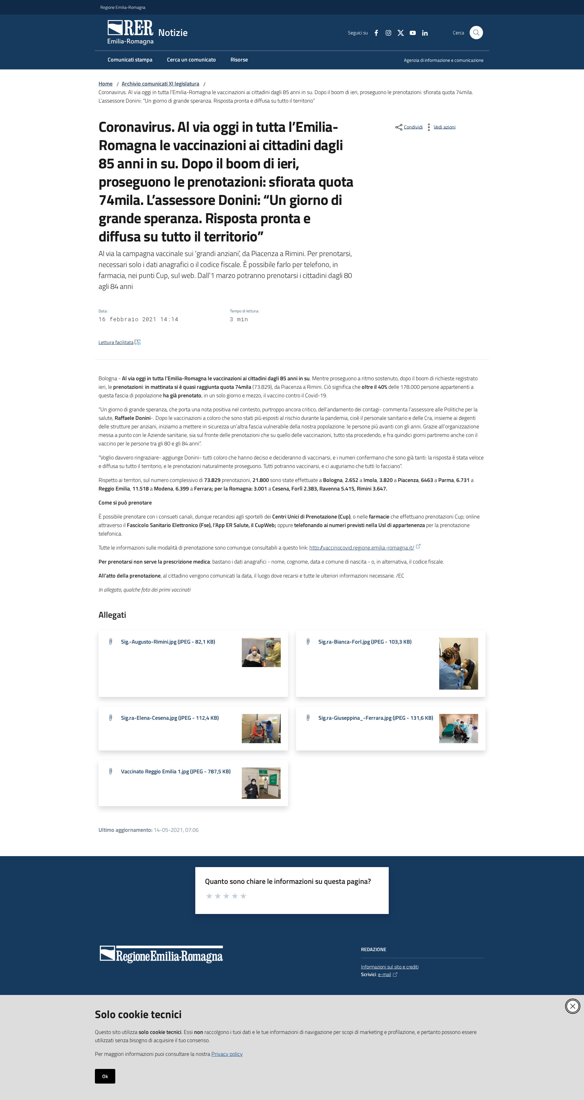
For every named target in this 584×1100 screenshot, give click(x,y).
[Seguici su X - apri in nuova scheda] (398, 32)
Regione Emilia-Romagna (122, 7)
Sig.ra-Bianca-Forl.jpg (365, 642)
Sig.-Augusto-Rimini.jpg (168, 642)
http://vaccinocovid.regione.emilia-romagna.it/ (361, 547)
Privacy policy (227, 1054)
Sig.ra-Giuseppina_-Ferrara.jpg (375, 718)
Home (106, 83)
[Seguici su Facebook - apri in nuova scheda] (374, 32)
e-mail (384, 974)
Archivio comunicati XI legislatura (160, 83)
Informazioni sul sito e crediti (390, 966)
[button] (476, 32)
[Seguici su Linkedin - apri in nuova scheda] (422, 32)
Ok (105, 1076)
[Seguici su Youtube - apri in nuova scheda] (410, 32)
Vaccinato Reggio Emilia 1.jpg (176, 771)
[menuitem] (440, 60)
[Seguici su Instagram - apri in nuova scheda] (386, 32)
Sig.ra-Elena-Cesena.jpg (170, 718)
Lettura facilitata (116, 342)
